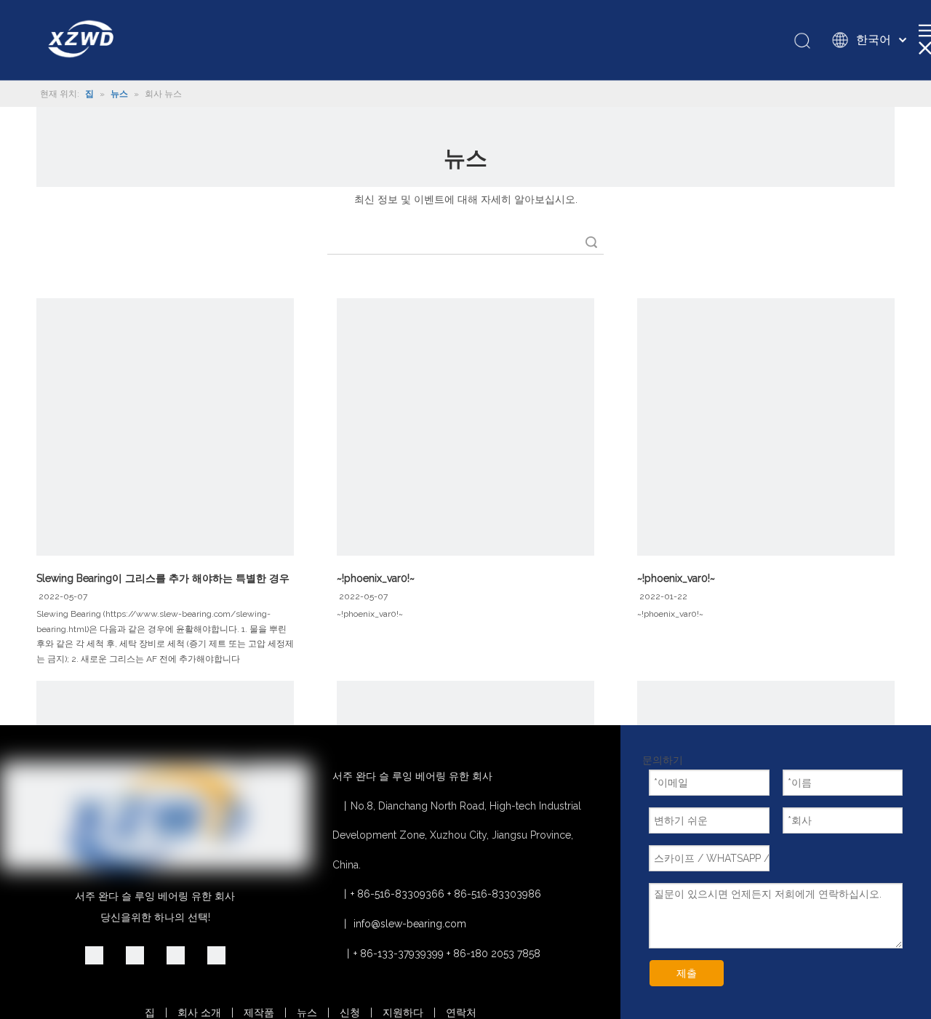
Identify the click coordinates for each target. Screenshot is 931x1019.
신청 (350, 1012)
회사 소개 (199, 1012)
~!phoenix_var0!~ (376, 578)
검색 (591, 242)
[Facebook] (216, 955)
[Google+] (135, 955)
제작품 (259, 1012)
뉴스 (307, 1012)
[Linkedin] (94, 955)
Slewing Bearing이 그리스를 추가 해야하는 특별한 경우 (162, 578)
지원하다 (403, 1012)
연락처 (461, 1012)
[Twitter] (176, 955)
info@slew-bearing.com (409, 924)
